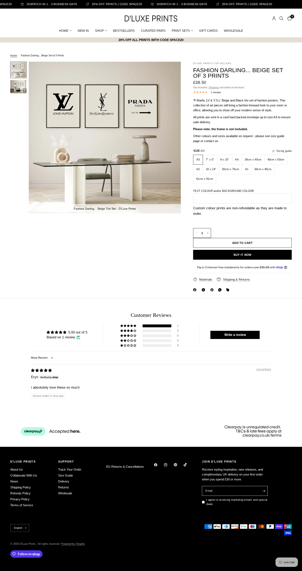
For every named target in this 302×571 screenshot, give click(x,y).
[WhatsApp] (220, 289)
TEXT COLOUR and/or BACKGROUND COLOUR (223, 190)
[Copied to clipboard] (228, 289)
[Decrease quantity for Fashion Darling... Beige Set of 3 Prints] (196, 233)
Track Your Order (69, 469)
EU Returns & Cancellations (125, 466)
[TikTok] (188, 464)
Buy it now (242, 254)
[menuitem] (65, 30)
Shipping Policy (20, 487)
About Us (16, 469)
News (14, 481)
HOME (63, 30)
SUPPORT (66, 461)
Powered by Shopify (73, 543)
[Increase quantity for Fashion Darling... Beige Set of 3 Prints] (208, 233)
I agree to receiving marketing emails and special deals (236, 502)
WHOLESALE (233, 30)
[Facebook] (195, 289)
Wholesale (65, 493)
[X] (204, 289)
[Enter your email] (263, 491)
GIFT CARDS (208, 30)
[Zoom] (172, 70)
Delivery (63, 481)
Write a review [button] (235, 335)
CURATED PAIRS (153, 30)
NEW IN (83, 30)
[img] (41, 370)
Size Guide (65, 475)
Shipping (214, 87)
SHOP (99, 30)
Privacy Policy (20, 499)
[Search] (281, 18)
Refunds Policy (20, 493)
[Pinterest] (212, 289)
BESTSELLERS (124, 30)
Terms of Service (21, 505)
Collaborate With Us (23, 475)
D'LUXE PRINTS (23, 461)
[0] (288, 18)
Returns (63, 487)
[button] (128, 325)
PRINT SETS (181, 30)
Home (13, 55)
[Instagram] (168, 464)
